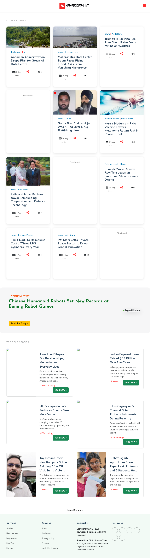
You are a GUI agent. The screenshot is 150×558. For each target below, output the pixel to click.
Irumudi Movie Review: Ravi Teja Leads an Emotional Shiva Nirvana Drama (121, 174)
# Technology (46, 433)
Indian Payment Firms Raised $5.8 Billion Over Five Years (124, 358)
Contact (45, 543)
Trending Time (71, 52)
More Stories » (75, 510)
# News (114, 381)
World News (117, 34)
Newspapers (12, 533)
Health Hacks (127, 118)
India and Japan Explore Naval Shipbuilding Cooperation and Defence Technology (28, 199)
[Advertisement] (35, 119)
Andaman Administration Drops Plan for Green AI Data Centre (28, 60)
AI (24, 52)
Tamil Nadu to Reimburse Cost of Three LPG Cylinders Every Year (28, 243)
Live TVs (10, 543)
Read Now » (60, 390)
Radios (9, 548)
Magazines (11, 538)
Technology (16, 52)
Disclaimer (46, 533)
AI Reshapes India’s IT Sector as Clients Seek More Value (54, 410)
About (44, 528)
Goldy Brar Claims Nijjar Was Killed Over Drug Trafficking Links (74, 126)
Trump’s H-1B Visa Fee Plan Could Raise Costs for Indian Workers (120, 42)
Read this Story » (19, 323)
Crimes (68, 118)
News (60, 52)
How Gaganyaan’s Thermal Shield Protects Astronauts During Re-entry (123, 412)
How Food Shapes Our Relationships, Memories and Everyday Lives (52, 360)
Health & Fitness (112, 118)
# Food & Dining (47, 385)
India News (23, 189)
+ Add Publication (50, 548)
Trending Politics (25, 235)
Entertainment (111, 164)
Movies (123, 164)
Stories (9, 528)
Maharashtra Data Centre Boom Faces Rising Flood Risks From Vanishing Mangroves (75, 62)
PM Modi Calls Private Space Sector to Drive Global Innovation (73, 243)
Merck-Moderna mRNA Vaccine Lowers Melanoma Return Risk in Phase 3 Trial (121, 129)
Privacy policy (48, 538)
